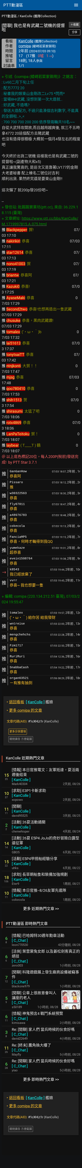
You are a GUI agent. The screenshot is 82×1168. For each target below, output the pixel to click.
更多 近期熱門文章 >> (41, 908)
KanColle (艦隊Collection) (38, 16)
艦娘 (30, 702)
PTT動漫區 (9, 16)
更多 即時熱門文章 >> (41, 1079)
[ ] (21, 779)
